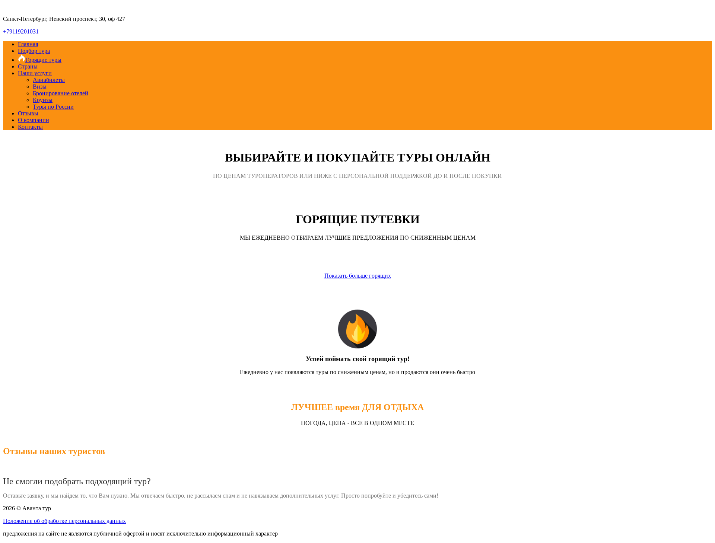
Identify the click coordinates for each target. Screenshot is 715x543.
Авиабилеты (49, 80)
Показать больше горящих (357, 275)
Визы (40, 86)
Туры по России (53, 106)
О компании (33, 120)
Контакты (30, 127)
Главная (28, 44)
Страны (28, 66)
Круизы (43, 100)
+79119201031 (21, 31)
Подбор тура (34, 51)
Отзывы (28, 113)
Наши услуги (35, 73)
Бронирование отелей (60, 93)
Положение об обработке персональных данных (64, 521)
